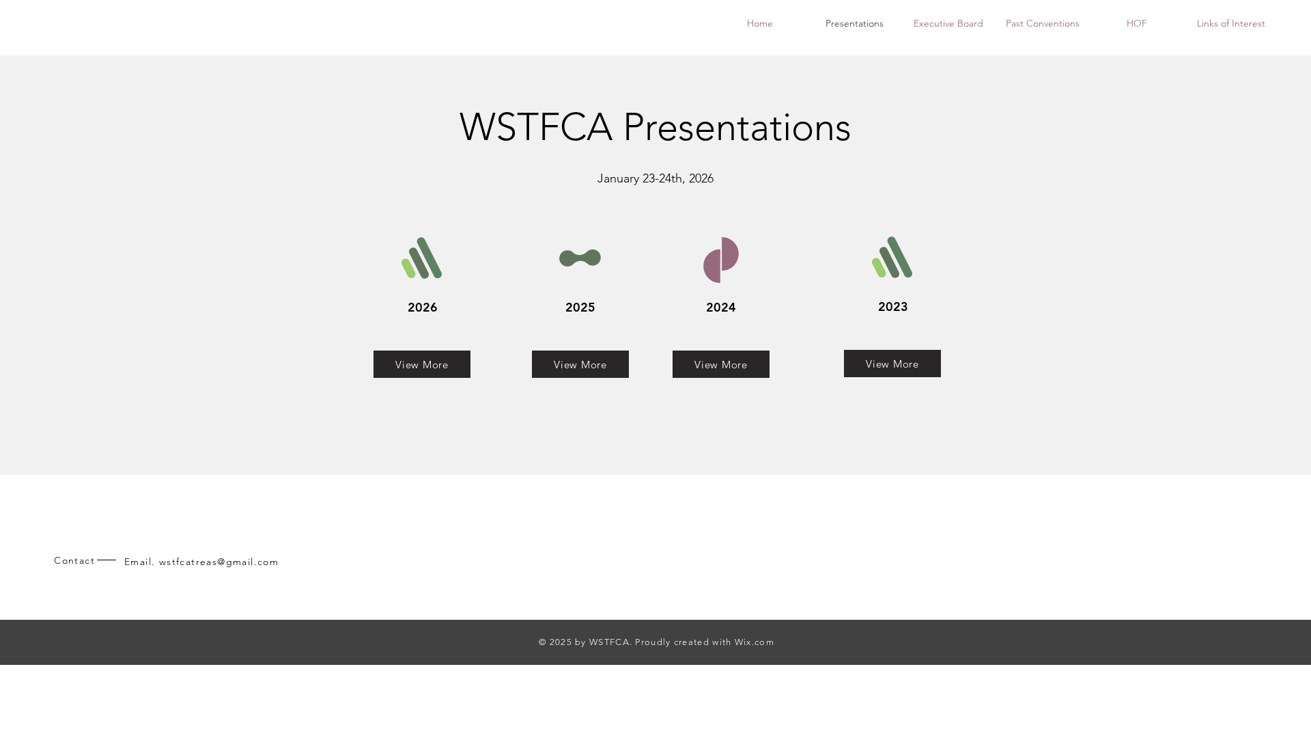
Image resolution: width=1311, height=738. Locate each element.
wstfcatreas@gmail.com (219, 562)
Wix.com (753, 642)
